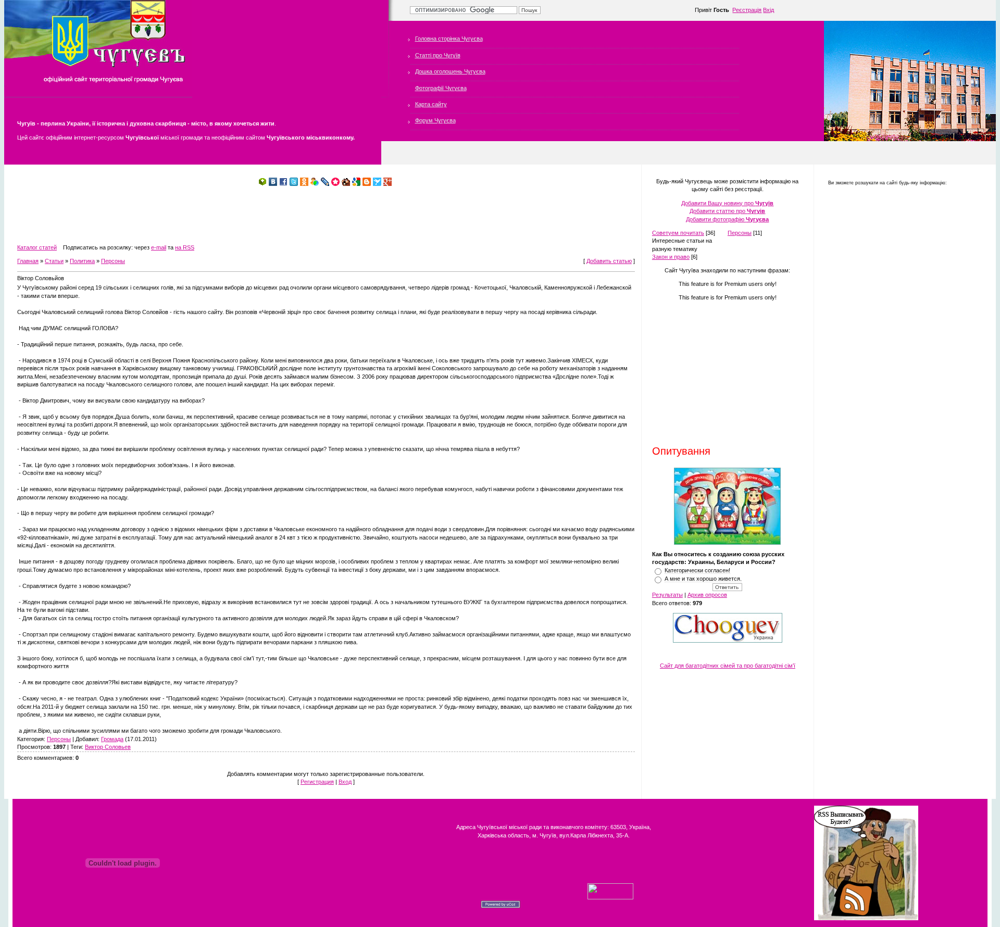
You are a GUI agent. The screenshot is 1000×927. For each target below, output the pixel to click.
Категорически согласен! (697, 570)
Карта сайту (431, 104)
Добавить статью (609, 261)
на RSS (184, 247)
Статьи (54, 261)
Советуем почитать (678, 233)
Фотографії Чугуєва (441, 88)
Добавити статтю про (727, 211)
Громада (112, 739)
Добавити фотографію (727, 219)
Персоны (113, 261)
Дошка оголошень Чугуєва (450, 71)
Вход (345, 782)
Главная (28, 261)
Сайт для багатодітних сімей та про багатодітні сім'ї (727, 665)
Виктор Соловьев (108, 747)
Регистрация (317, 782)
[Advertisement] (206, 215)
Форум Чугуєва (435, 120)
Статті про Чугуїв (437, 55)
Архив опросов (707, 595)
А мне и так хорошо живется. (703, 578)
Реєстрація (746, 10)
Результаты (667, 595)
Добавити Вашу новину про (727, 203)
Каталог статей (37, 247)
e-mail (158, 247)
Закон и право (671, 257)
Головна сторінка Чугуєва (449, 38)
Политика (82, 261)
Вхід (768, 10)
